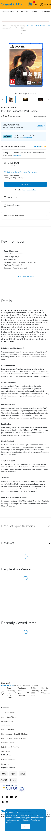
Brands (34, 11)
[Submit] (29, 4)
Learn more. (17, 155)
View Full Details (25, 276)
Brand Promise (7, 721)
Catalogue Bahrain (8, 760)
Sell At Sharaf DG (8, 730)
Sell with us (5, 751)
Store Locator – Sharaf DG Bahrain (14, 734)
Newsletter (5, 764)
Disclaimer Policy (7, 743)
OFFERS (24, 11)
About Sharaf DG (8, 713)
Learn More (27, 137)
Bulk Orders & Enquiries (10, 747)
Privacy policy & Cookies (47, 814)
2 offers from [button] (14, 215)
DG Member (45, 11)
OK (25, 826)
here (33, 817)
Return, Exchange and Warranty (13, 738)
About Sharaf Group (9, 717)
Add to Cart (25, 184)
